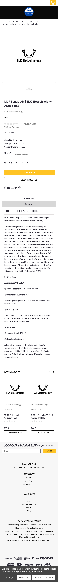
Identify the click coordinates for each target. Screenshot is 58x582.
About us (29, 498)
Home (4, 22)
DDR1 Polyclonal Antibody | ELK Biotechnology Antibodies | (11, 416)
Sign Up (32, 481)
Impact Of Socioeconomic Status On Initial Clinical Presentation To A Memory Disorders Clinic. (29, 535)
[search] (40, 3)
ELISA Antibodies (34, 22)
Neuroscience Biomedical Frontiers (29, 528)
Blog (29, 511)
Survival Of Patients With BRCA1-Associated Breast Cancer (29, 540)
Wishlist (29, 477)
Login (25, 481)
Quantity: (8, 162)
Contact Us (29, 508)
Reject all (23, 577)
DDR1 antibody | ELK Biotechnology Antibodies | (22, 24)
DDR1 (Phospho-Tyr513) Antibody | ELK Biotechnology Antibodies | (42, 416)
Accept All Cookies (43, 577)
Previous (50, 372)
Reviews (29, 204)
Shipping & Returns (29, 484)
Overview (29, 198)
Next (54, 372)
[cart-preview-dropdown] (52, 2)
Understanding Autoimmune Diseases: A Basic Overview (29, 525)
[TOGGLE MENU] (4, 3)
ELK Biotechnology (12, 404)
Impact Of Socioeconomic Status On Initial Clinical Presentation (29, 531)
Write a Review (11, 127)
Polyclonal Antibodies (17, 22)
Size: (8, 153)
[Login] (46, 3)
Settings (8, 577)
